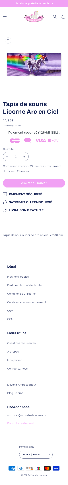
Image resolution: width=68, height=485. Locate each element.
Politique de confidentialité (24, 285)
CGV (10, 310)
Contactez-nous (17, 368)
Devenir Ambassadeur (21, 384)
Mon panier (14, 360)
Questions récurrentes (21, 343)
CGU (10, 319)
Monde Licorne (38, 475)
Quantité (8, 149)
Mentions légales (18, 276)
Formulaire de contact (22, 423)
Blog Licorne (15, 393)
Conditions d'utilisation (21, 293)
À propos (13, 351)
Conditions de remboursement (26, 302)
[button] (5, 16)
